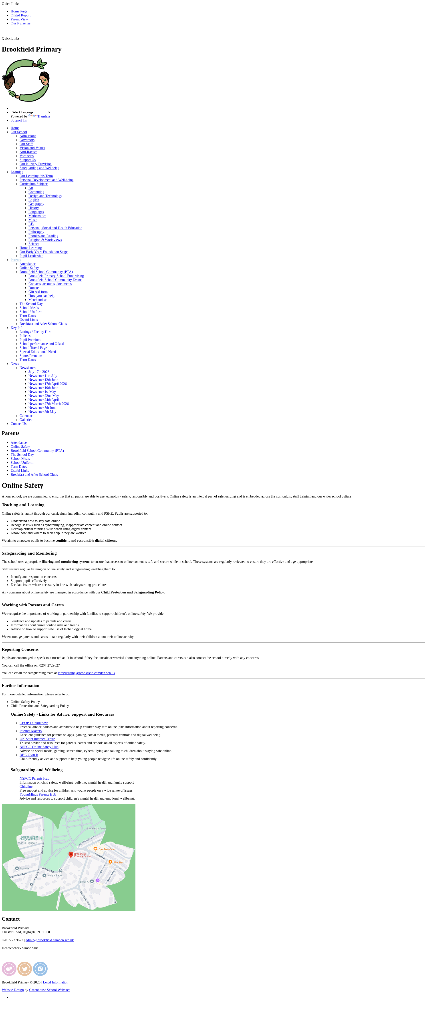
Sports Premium (31, 356)
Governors (27, 140)
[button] (21, 38)
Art (30, 188)
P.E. (31, 224)
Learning (17, 172)
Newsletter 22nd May (43, 396)
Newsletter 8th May (42, 412)
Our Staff (26, 144)
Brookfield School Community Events (55, 280)
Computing (36, 192)
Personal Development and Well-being (47, 180)
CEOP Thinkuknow (34, 723)
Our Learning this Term (36, 176)
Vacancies (27, 156)
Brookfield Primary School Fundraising (56, 276)
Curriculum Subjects (34, 184)
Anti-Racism (28, 152)
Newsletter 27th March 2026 (48, 404)
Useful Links (29, 320)
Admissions (28, 136)
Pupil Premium (30, 340)
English (33, 200)
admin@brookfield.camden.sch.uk (50, 940)
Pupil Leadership (31, 256)
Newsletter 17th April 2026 (47, 384)
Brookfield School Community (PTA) (46, 272)
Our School (19, 132)
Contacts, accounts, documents (50, 284)
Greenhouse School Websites (49, 990)
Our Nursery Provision (36, 164)
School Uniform (31, 312)
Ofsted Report (20, 15)
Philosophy (36, 232)
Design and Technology (45, 196)
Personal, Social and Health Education (55, 228)
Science (33, 244)
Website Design (13, 990)
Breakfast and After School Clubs (43, 324)
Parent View (19, 19)
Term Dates (28, 316)
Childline (26, 786)
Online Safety (29, 268)
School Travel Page (33, 348)
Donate (33, 288)
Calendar (26, 416)
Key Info (17, 328)
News (15, 364)
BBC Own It (29, 755)
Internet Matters (31, 731)
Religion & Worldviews (45, 240)
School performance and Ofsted (42, 344)
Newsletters (28, 368)
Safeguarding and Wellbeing (39, 168)
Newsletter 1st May (42, 392)
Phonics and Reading (43, 236)
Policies (25, 336)
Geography (36, 204)
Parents (16, 260)
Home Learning (31, 248)
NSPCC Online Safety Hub (39, 747)
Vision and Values (32, 148)
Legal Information (55, 982)
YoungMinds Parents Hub (38, 794)
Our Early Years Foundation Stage (44, 252)
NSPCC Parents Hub (34, 778)
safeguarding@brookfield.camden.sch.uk (86, 673)
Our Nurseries (20, 23)
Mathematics (37, 216)
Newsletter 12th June (43, 380)
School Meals (29, 308)
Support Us (19, 120)
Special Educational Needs (38, 352)
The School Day (31, 304)
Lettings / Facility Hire (35, 332)
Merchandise (37, 300)
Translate (43, 116)
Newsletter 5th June (42, 408)
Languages (36, 212)
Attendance (28, 264)
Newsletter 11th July (42, 376)
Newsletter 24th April (43, 400)
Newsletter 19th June (43, 388)
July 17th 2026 (38, 372)
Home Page (19, 11)
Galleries (26, 420)
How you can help (41, 296)
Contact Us (18, 424)
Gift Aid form (38, 292)
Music (32, 220)
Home (15, 128)
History (33, 208)
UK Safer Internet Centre (37, 739)
